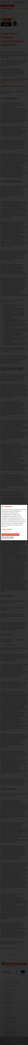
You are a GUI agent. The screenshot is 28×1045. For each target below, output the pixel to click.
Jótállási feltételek (8, 1004)
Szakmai (21, 6)
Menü (21, 8)
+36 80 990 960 (16, 981)
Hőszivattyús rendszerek (9, 998)
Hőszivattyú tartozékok (9, 1034)
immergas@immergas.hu (10, 986)
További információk (6, 529)
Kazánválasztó (7, 992)
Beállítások (7, 537)
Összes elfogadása (10, 534)
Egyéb (21, 25)
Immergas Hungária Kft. (9, 1017)
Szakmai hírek (7, 1024)
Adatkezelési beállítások (19, 1043)
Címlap (3, 11)
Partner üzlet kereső (5, 2)
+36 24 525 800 (16, 983)
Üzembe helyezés (7, 1009)
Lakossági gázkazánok (9, 994)
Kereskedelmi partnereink (10, 1022)
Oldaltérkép (9, 1040)
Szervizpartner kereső (19, 2)
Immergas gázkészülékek (10, 1030)
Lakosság (7, 6)
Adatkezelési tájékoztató (20, 1040)
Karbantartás (6, 1011)
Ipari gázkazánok (7, 996)
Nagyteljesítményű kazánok (10, 1032)
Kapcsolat (6, 1019)
